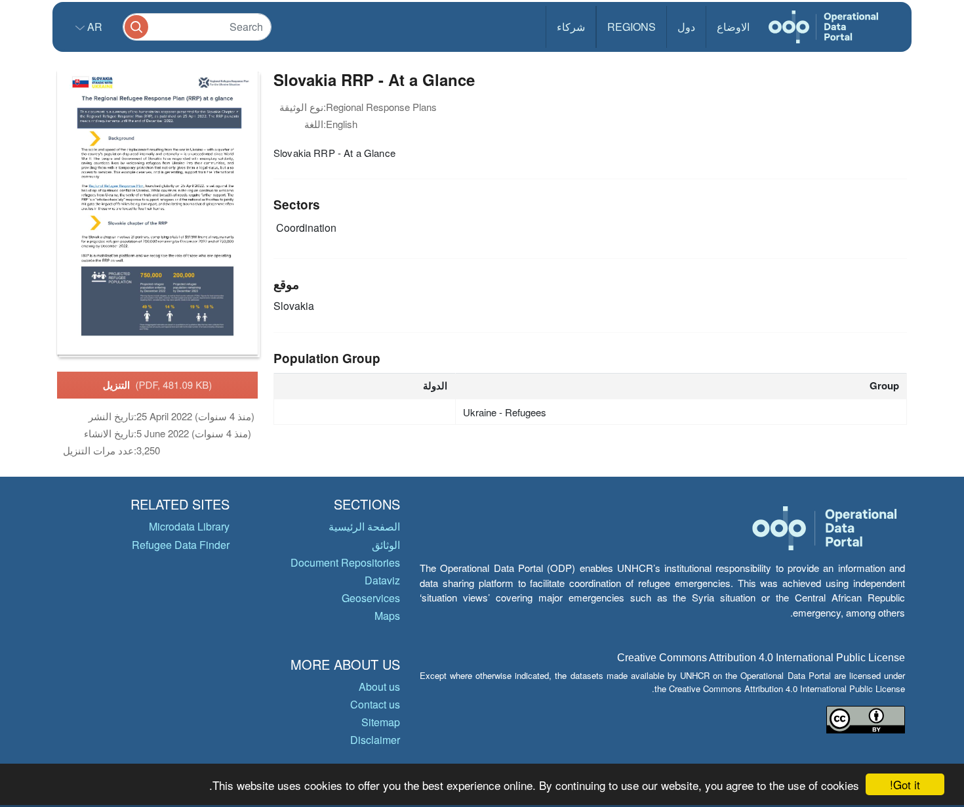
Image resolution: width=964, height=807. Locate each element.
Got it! (905, 784)
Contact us (375, 704)
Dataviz (382, 580)
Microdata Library (189, 526)
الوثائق (386, 544)
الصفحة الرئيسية (364, 526)
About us (379, 686)
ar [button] (93, 26)
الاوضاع (733, 26)
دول (686, 26)
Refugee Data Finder (181, 544)
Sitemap (380, 722)
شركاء (571, 26)
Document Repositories (345, 562)
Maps (387, 615)
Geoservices (371, 597)
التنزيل (157, 385)
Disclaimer (375, 739)
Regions (631, 26)
